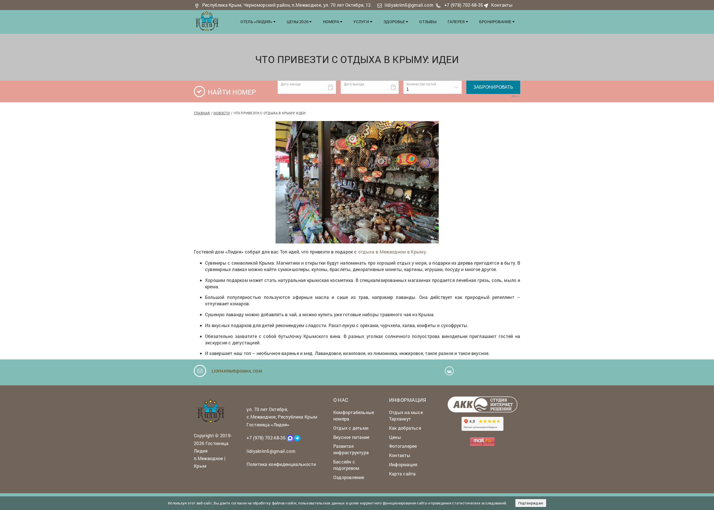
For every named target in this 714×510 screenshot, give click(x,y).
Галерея (457, 21)
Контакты (502, 5)
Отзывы (427, 21)
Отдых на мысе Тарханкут (406, 415)
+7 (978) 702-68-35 (463, 5)
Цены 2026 (298, 21)
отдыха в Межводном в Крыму (392, 252)
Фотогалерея (403, 446)
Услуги (361, 21)
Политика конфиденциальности (281, 464)
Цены (395, 437)
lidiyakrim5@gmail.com (409, 5)
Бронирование (495, 21)
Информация (403, 464)
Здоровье (394, 21)
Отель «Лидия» (256, 21)
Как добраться (405, 428)
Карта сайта (402, 474)
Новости (221, 113)
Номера (331, 21)
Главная (202, 113)
